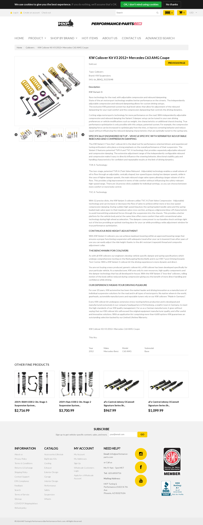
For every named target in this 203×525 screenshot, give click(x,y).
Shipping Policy (21, 472)
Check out (46, 12)
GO (142, 434)
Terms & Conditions (24, 463)
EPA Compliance (22, 481)
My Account (79, 454)
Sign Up (77, 463)
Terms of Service (22, 494)
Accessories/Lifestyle (53, 454)
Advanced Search (160, 38)
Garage (47, 476)
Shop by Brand (62, 38)
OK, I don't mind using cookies (141, 4)
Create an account (31, 12)
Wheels (47, 499)
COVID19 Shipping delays (26, 503)
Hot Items (90, 38)
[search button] (157, 13)
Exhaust (48, 467)
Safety (47, 490)
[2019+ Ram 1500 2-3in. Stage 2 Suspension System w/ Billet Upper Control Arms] (79, 384)
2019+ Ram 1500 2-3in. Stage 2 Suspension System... (75, 403)
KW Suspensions (103, 75)
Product (35, 38)
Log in (15, 12)
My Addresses (80, 459)
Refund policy (20, 508)
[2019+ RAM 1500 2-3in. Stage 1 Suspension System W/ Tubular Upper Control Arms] (35, 384)
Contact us (131, 38)
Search (18, 490)
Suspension (49, 494)
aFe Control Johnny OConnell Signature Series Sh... (119, 403)
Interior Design (51, 481)
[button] (168, 12)
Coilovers (30, 47)
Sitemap (18, 499)
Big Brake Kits (50, 459)
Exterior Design (51, 472)
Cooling (47, 463)
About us (109, 38)
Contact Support (22, 476)
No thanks (172, 4)
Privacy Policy (21, 459)
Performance (50, 485)
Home (19, 38)
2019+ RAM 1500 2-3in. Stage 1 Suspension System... (31, 403)
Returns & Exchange (24, 467)
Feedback (19, 485)
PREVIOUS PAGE (176, 63)
